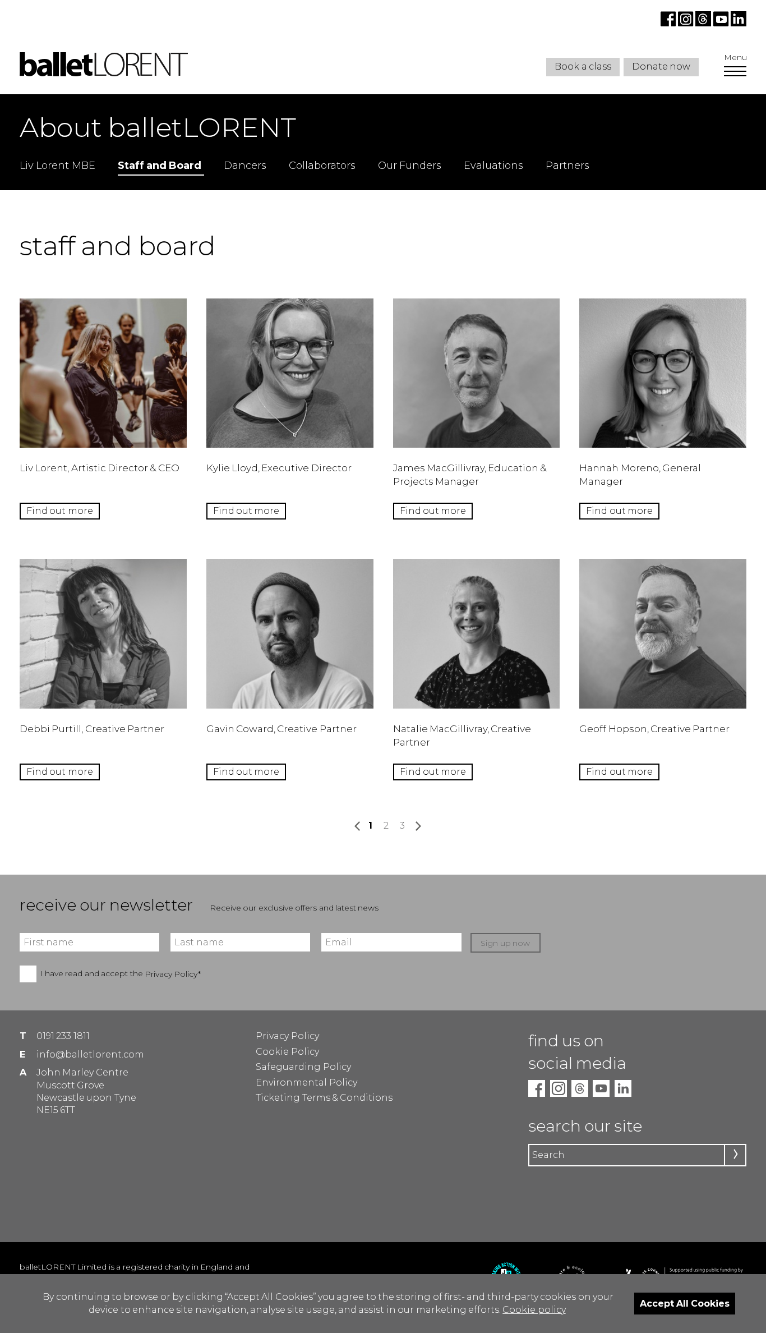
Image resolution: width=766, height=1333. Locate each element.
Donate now (661, 66)
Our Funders (409, 165)
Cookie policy (533, 1309)
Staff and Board (160, 165)
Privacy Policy (287, 1036)
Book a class (583, 66)
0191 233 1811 (63, 1036)
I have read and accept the (120, 974)
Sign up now (505, 943)
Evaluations (493, 165)
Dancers (245, 165)
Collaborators (322, 165)
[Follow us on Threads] (704, 23)
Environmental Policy (306, 1082)
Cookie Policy (287, 1051)
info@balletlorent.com (90, 1054)
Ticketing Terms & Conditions (324, 1097)
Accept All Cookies (685, 1303)
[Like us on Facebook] (669, 23)
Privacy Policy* (173, 974)
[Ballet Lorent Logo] (104, 73)
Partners (567, 165)
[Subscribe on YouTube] (721, 23)
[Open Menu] (735, 72)
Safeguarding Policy (303, 1066)
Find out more (59, 510)
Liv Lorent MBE (57, 165)
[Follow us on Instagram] (686, 23)
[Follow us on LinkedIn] (737, 23)
